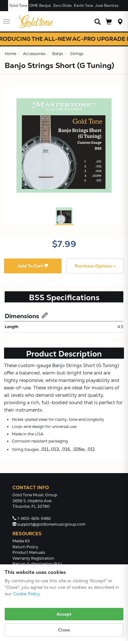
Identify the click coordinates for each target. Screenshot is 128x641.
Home (10, 53)
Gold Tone (18, 5)
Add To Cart (31, 266)
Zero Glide (62, 5)
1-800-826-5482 (34, 518)
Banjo (57, 53)
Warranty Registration (33, 558)
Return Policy (25, 546)
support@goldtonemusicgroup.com (51, 524)
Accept (64, 614)
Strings (76, 53)
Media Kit (21, 541)
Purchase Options (94, 266)
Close (64, 630)
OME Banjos (40, 5)
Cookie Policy (26, 593)
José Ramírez (107, 5)
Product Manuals (28, 552)
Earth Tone (83, 5)
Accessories (34, 53)
